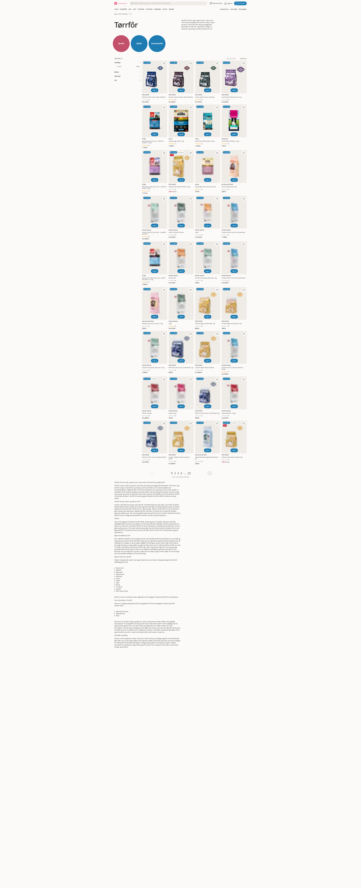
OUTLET (164, 9)
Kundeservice (224, 9)
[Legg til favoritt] (164, 63)
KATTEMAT (141, 9)
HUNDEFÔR (123, 9)
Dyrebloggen (243, 9)
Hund (119, 14)
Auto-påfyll (233, 9)
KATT (134, 9)
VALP (130, 9)
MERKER (171, 9)
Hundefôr (124, 14)
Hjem (115, 14)
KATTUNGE (149, 9)
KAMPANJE (157, 9)
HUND (116, 9)
